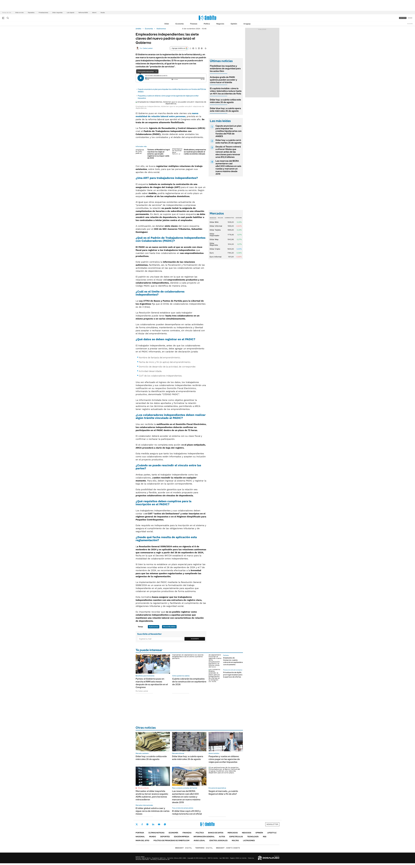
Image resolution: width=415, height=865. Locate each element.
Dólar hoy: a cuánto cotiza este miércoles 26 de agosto (225, 101)
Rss (264, 836)
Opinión (234, 24)
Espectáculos (236, 836)
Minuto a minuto (143, 788)
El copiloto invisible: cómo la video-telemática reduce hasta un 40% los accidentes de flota (225, 91)
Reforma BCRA (83, 12)
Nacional (140, 836)
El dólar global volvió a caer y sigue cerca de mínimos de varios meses (152, 811)
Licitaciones (249, 840)
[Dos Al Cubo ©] (268, 858)
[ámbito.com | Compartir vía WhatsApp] (190, 48)
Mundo (152, 836)
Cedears (239, 217)
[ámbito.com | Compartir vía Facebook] (193, 48)
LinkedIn (153, 824)
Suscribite (195, 638)
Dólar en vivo (19, 12)
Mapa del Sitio (142, 840)
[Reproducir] (140, 78)
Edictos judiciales (218, 840)
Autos (222, 836)
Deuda (103, 12)
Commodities (229, 217)
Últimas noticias (156, 833)
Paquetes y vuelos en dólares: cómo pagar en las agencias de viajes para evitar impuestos (224, 759)
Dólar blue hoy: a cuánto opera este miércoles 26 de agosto (225, 109)
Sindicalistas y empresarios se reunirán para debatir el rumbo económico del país (195, 151)
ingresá (410, 18)
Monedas (213, 217)
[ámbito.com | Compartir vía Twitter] (196, 48)
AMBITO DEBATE (228, 848)
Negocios (220, 24)
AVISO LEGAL (199, 840)
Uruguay (247, 24)
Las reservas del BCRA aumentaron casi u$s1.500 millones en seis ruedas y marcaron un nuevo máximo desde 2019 (228, 167)
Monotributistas (169, 627)
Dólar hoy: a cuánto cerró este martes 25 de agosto (228, 141)
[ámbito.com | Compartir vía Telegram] (202, 48)
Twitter (137, 824)
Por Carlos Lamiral (142, 691)
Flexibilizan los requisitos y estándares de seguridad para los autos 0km (225, 68)
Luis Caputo (70, 12)
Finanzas (193, 24)
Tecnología (253, 836)
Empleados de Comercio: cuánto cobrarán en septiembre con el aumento (233, 661)
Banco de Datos (215, 833)
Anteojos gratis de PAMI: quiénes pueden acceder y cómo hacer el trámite (223, 80)
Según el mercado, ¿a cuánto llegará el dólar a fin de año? (223, 792)
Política (207, 24)
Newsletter (410, 23)
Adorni (94, 12)
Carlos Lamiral (147, 48)
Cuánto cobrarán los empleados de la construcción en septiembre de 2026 (189, 681)
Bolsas (220, 217)
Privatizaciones (43, 12)
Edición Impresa (181, 836)
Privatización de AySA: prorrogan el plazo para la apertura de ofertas (232, 674)
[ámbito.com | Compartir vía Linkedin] (199, 48)
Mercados (233, 833)
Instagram (147, 824)
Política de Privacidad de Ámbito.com (171, 840)
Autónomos (161, 29)
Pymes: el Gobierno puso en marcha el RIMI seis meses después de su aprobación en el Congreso (152, 683)
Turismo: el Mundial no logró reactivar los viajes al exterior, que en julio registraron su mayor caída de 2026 (158, 153)
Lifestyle (271, 833)
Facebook (142, 824)
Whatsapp (165, 824)
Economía (180, 24)
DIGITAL (183, 848)
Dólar (166, 24)
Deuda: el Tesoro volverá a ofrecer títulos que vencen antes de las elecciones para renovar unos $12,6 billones (228, 151)
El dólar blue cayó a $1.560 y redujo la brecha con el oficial (187, 812)
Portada (140, 833)
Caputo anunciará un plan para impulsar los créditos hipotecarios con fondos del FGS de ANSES (228, 131)
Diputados (31, 12)
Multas (235, 840)
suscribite (403, 18)
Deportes (165, 836)
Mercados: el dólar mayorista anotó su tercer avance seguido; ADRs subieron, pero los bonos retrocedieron (152, 795)
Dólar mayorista (57, 12)
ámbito (138, 29)
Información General (204, 836)
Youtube (159, 824)
